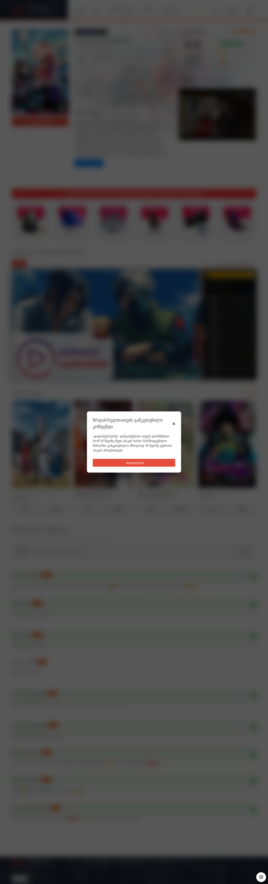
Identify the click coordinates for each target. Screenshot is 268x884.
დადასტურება (135, 463)
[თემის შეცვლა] (261, 877)
